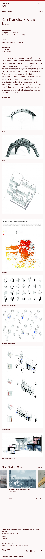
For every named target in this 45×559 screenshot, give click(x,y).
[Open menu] (41, 4)
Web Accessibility (7, 543)
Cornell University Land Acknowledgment (15, 545)
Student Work (7, 11)
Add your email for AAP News (12, 556)
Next (41, 498)
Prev (37, 498)
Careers (4, 538)
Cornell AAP (5, 5)
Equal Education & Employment (11, 541)
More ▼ (41, 11)
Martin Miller (6, 50)
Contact (4, 536)
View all (40, 467)
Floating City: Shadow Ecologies (20, 489)
